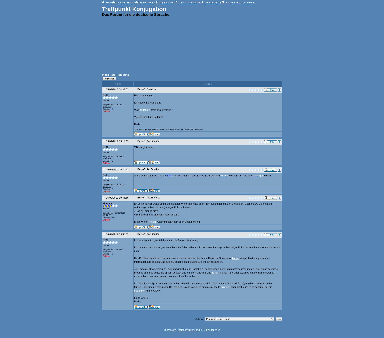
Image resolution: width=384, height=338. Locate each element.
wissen (224, 175)
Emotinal (124, 74)
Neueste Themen (126, 2)
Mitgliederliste (166, 2)
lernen (235, 258)
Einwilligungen (212, 330)
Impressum (170, 330)
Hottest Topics (147, 2)
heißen (153, 221)
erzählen (225, 287)
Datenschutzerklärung (190, 330)
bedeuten (145, 110)
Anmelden (249, 2)
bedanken (139, 290)
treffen (215, 272)
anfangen (258, 175)
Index (105, 74)
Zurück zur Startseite (189, 2)
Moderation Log (213, 2)
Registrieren (232, 2)
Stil (113, 74)
